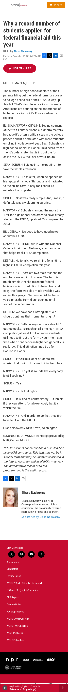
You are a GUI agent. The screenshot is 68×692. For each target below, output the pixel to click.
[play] (5, 688)
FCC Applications (15, 611)
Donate (57, 4)
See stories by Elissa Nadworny (40, 517)
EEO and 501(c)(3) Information (22, 590)
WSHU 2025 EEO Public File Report (24, 583)
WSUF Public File (15, 633)
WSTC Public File (15, 640)
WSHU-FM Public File (17, 626)
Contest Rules (14, 604)
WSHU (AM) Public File (18, 619)
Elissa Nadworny (23, 51)
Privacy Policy (14, 576)
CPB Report (13, 597)
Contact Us (12, 569)
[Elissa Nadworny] (10, 497)
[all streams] (63, 688)
